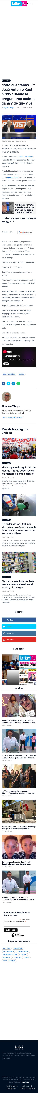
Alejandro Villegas (9, 108)
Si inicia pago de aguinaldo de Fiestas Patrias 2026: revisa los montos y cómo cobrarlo (19, 470)
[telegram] (13, 383)
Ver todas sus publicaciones (12, 417)
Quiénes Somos (12, 1086)
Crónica (7, 433)
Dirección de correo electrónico (15, 922)
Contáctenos (11, 1088)
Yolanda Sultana (23, 951)
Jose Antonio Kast (9, 374)
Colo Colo (6, 948)
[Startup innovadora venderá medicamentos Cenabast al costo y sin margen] (19, 562)
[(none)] (6, 397)
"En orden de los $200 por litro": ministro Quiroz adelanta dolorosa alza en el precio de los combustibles (19, 529)
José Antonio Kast (25, 157)
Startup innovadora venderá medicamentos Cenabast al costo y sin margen (18, 584)
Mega (27, 957)
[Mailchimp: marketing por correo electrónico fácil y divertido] (17, 936)
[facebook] (3, 383)
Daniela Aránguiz (9, 961)
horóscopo (17, 957)
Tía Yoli (23, 954)
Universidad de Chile (10, 954)
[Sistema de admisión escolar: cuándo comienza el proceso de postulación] (13, 669)
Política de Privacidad (27, 1088)
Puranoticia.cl (12, 178)
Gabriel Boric (18, 948)
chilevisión (6, 957)
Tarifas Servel (27, 1086)
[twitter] (8, 383)
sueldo (21, 374)
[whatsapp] (18, 383)
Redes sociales (8, 951)
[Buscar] (31, 3)
